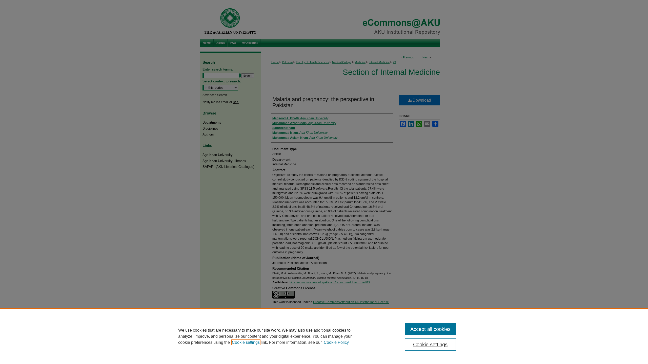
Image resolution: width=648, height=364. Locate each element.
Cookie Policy (336, 342)
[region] (324, 336)
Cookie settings (246, 342)
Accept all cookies (430, 329)
